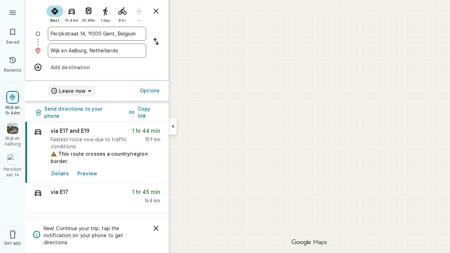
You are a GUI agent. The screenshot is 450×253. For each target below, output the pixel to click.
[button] (97, 198)
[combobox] (97, 34)
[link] (97, 152)
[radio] (54, 13)
